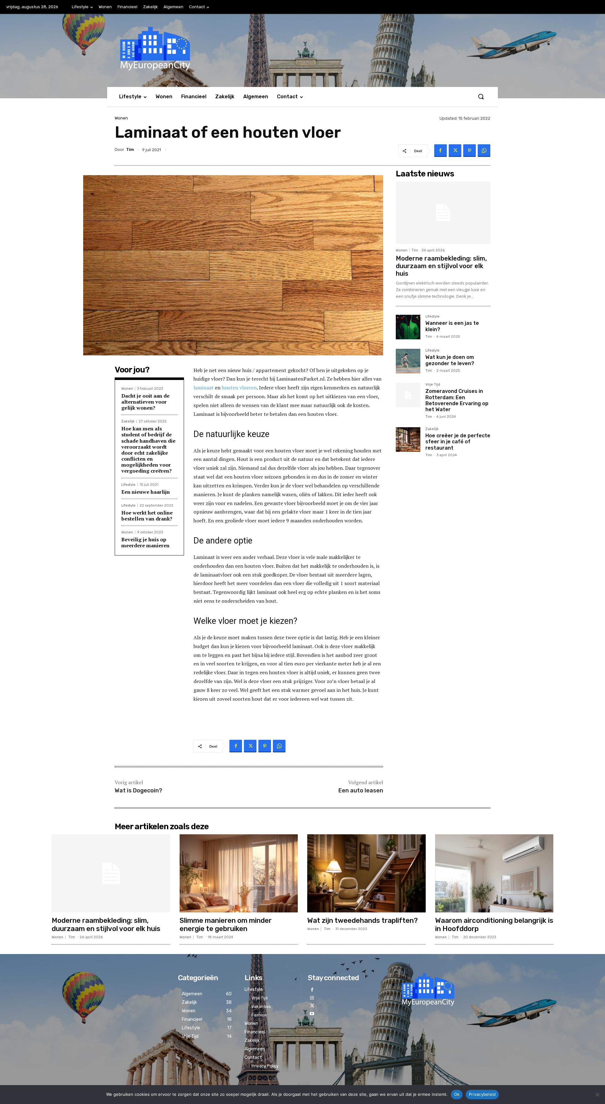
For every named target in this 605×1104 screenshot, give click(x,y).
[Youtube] (312, 1014)
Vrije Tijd (432, 385)
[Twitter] (455, 150)
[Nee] (597, 1094)
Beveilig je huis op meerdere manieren (145, 542)
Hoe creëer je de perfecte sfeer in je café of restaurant (457, 442)
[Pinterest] (469, 150)
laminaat (203, 387)
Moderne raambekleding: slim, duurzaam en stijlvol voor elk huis (441, 266)
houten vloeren (239, 387)
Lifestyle (128, 484)
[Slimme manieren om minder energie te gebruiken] (239, 873)
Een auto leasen (360, 790)
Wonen (121, 118)
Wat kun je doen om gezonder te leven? (449, 360)
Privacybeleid (482, 1094)
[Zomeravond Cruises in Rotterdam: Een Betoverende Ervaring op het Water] (408, 395)
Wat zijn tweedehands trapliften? (362, 920)
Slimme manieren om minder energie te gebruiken (226, 924)
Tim (130, 149)
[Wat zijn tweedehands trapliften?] (366, 873)
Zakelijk (128, 421)
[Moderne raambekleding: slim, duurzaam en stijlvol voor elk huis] (443, 212)
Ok (457, 1094)
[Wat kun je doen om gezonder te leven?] (408, 361)
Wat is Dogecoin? (138, 790)
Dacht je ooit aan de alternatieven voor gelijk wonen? (145, 401)
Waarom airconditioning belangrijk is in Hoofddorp (494, 924)
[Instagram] (312, 998)
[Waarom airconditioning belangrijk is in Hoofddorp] (494, 873)
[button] (480, 96)
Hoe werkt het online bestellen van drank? (147, 515)
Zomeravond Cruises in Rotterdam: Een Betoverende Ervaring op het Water (456, 400)
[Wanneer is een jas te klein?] (408, 327)
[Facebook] (440, 150)
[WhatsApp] (484, 150)
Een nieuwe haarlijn (145, 491)
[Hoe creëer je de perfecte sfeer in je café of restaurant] (408, 439)
